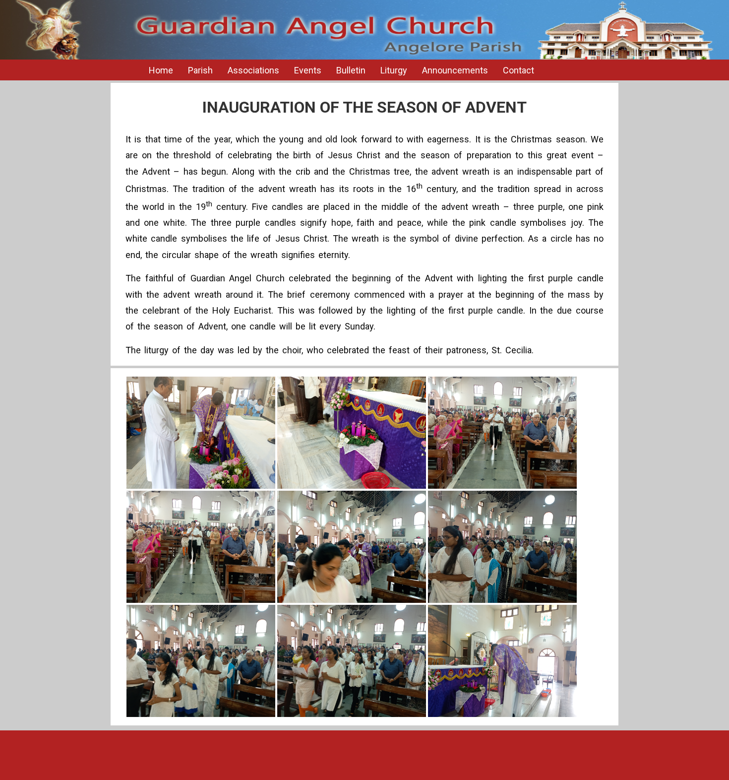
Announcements (455, 70)
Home (161, 70)
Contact (518, 70)
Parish (200, 70)
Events (307, 70)
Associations (253, 70)
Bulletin (350, 70)
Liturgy (393, 70)
